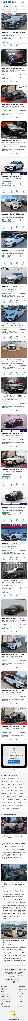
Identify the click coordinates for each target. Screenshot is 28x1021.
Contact (2, 993)
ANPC (2, 1008)
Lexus (20, 1004)
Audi (20, 991)
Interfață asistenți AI (5, 999)
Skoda (20, 1001)
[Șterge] (20, 6)
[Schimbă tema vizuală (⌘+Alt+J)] (26, 2)
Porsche (20, 996)
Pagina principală (4, 988)
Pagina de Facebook (5, 1001)
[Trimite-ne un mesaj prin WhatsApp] (8, 982)
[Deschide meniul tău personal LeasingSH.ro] (23, 2)
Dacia (20, 1008)
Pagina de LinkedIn (5, 1004)
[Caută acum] (22, 6)
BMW (20, 988)
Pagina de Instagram (5, 1003)
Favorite (23, 46)
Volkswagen (21, 993)
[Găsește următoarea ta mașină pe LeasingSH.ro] (9, 2)
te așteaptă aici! (18, 979)
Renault (20, 1006)
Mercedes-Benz (22, 989)
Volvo (20, 998)
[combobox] (12, 6)
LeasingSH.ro (17, 1017)
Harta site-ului (4, 998)
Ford (20, 999)
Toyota (20, 994)
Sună (4, 46)
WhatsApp (11, 46)
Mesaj (17, 46)
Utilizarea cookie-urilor (6, 996)
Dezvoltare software (5, 1006)
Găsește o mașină (5, 989)
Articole (2, 991)
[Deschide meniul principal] (2, 2)
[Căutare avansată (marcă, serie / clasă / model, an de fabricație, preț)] (25, 6)
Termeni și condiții (5, 994)
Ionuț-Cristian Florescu (14, 1014)
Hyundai (20, 1003)
